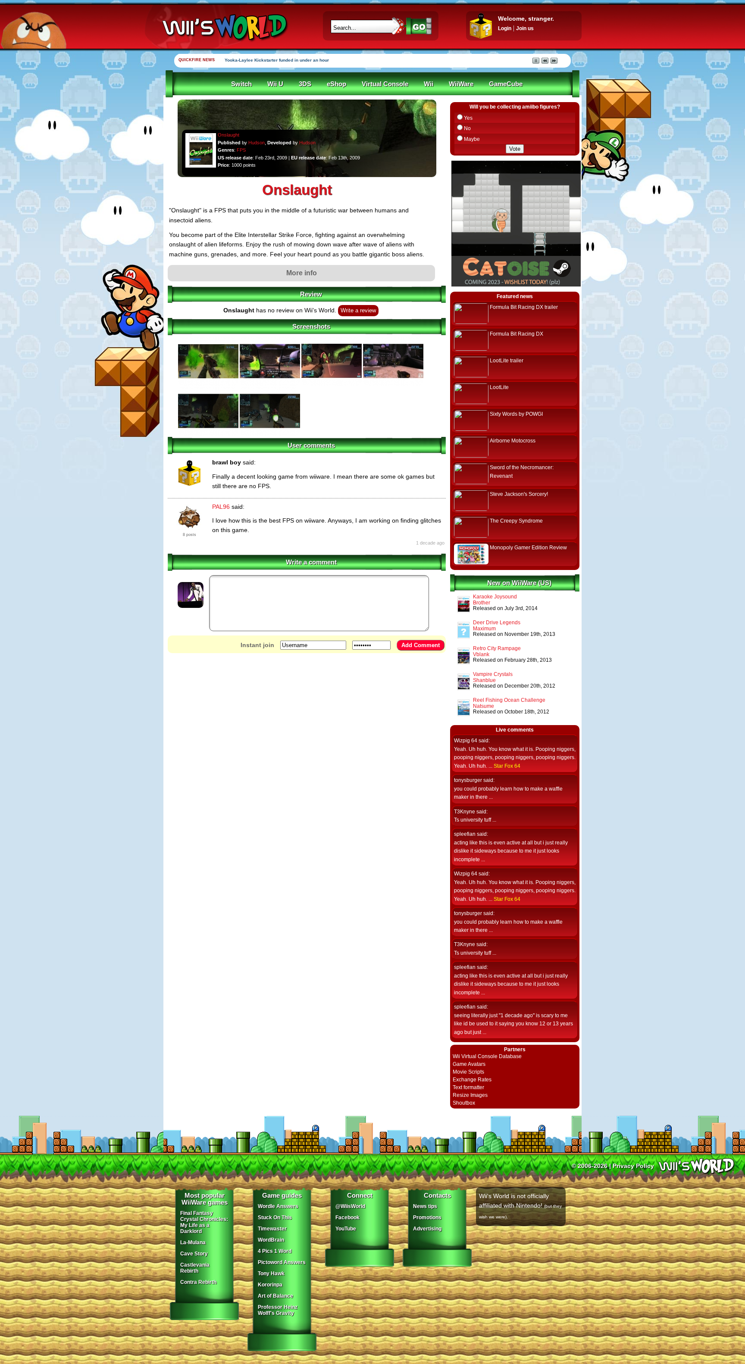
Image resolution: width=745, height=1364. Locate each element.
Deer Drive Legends (496, 623)
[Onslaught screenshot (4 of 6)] (393, 384)
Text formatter (468, 1087)
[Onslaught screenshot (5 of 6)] (208, 434)
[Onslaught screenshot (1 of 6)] (208, 384)
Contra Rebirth (198, 1282)
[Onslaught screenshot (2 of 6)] (270, 384)
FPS (241, 150)
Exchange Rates (472, 1080)
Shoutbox (464, 1103)
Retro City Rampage (497, 648)
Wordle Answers (278, 1206)
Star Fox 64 (507, 766)
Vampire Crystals (493, 674)
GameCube (506, 84)
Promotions (427, 1218)
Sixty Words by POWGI (516, 414)
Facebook (347, 1218)
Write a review (358, 311)
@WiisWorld (350, 1206)
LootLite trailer (506, 361)
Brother (481, 603)
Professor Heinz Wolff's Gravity (277, 1310)
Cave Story (194, 1254)
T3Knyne (464, 812)
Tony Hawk (271, 1274)
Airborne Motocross (512, 441)
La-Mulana (193, 1242)
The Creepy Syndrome (516, 521)
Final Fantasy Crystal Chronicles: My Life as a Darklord (204, 1222)
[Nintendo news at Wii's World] (223, 27)
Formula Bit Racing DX (516, 334)
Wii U (275, 84)
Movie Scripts (468, 1072)
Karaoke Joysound (495, 597)
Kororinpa (270, 1285)
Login (504, 28)
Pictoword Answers (282, 1262)
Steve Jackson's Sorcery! (519, 494)
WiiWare (461, 84)
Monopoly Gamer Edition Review (528, 548)
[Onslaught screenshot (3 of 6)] (331, 384)
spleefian (465, 834)
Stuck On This (275, 1218)
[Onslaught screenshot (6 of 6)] (270, 434)
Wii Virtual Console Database (487, 1056)
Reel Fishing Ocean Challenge (509, 700)
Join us (525, 28)
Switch (241, 84)
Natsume (483, 706)
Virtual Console (385, 84)
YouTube (345, 1229)
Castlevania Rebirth (195, 1268)
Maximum (484, 629)
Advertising (427, 1229)
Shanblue (484, 680)
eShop (336, 84)
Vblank (481, 654)
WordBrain (271, 1240)
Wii (428, 84)
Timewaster (272, 1229)
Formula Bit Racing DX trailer (524, 307)
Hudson (256, 142)
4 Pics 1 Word (274, 1251)
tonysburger (468, 780)
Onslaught (228, 134)
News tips (425, 1206)
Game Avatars (469, 1064)
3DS (305, 84)
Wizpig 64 (465, 741)
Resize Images (470, 1095)
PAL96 (221, 506)
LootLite (499, 387)
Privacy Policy (633, 1165)
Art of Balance (275, 1296)
